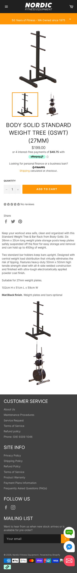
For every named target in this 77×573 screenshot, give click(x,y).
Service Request (14, 420)
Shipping (25, 170)
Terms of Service (14, 425)
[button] (12, 204)
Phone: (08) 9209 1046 (18, 436)
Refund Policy (12, 466)
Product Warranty (14, 477)
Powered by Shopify (50, 555)
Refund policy (12, 431)
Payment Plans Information (20, 482)
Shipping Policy (13, 460)
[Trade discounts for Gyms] (38, 22)
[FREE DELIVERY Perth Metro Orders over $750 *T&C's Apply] (38, 15)
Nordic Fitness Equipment (26, 555)
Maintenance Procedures (19, 414)
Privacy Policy (12, 455)
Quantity (10, 180)
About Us (9, 409)
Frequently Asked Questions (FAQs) (25, 488)
